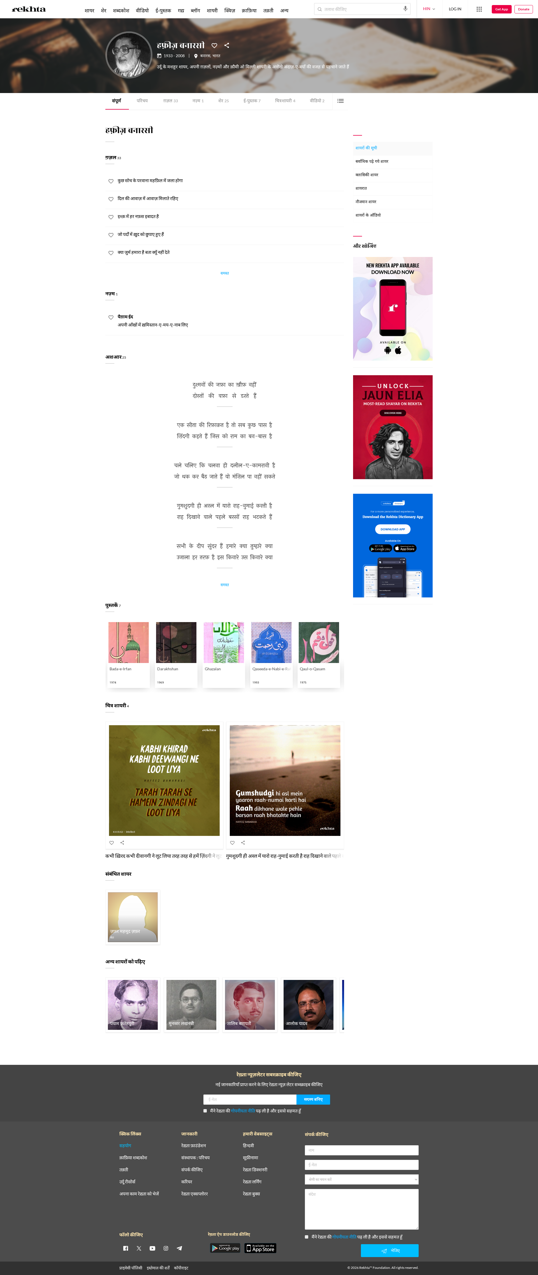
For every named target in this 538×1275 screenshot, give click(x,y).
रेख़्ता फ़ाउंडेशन (193, 1145)
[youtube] (152, 1248)
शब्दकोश (121, 10)
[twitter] (138, 1248)
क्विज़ (229, 10)
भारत (216, 56)
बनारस (205, 56)
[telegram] (179, 1248)
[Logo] (29, 10)
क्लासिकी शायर (367, 175)
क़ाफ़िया (249, 10)
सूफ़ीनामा (250, 1157)
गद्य (181, 10)
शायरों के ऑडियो (368, 215)
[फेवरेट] (214, 45)
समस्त (225, 274)
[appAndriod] (225, 1248)
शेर (223, 101)
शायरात (361, 188)
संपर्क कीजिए (192, 1169)
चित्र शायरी (285, 101)
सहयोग (125, 1145)
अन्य (284, 10)
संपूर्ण (116, 101)
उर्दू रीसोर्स (127, 1181)
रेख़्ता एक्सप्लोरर (194, 1193)
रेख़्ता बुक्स (251, 1193)
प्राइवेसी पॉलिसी (130, 1267)
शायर (89, 10)
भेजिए (395, 1250)
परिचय (142, 101)
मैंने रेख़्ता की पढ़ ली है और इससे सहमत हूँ (255, 1110)
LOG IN (455, 8)
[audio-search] (405, 9)
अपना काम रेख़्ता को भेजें (139, 1193)
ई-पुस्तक (252, 101)
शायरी (212, 10)
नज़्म (198, 101)
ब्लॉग (195, 10)
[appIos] (260, 1248)
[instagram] (165, 1248)
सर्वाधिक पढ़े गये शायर (372, 161)
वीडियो (317, 101)
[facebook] (125, 1248)
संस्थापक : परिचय (195, 1157)
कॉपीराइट (181, 1267)
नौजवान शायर (366, 202)
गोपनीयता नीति (243, 1110)
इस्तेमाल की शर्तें (158, 1267)
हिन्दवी (248, 1145)
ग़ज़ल (170, 101)
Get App (501, 9)
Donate (523, 9)
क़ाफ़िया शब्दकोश (133, 1157)
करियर (186, 1181)
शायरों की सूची (366, 148)
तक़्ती (268, 10)
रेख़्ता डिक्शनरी (255, 1169)
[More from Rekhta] (479, 9)
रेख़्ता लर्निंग (252, 1181)
